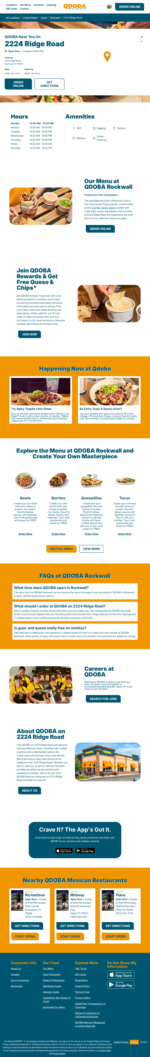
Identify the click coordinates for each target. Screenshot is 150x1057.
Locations (11, 4)
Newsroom (17, 986)
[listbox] (75, 400)
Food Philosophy (52, 974)
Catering (51, 4)
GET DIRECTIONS (49, 84)
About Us (16, 968)
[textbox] (108, 209)
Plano (121, 895)
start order (25, 936)
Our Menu (25, 4)
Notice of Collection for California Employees (87, 1015)
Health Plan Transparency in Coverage (90, 1005)
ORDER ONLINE (18, 84)
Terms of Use (82, 991)
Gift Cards (11, 8)
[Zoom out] (142, 41)
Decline (143, 1042)
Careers (24, 8)
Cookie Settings (121, 1042)
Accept (134, 1042)
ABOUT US (29, 790)
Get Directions (27, 926)
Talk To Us (80, 968)
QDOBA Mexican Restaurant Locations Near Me (90, 1024)
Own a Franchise (20, 980)
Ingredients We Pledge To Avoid (57, 999)
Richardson (35, 895)
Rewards (39, 4)
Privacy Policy (82, 997)
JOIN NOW (29, 334)
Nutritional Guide (52, 986)
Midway (77, 895)
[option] (40, 400)
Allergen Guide (51, 991)
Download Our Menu (54, 1007)
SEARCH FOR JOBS (103, 699)
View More (91, 549)
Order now (25, 534)
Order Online (129, 6)
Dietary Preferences (53, 980)
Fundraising (81, 980)
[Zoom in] (142, 37)
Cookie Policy (82, 986)
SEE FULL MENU (61, 549)
